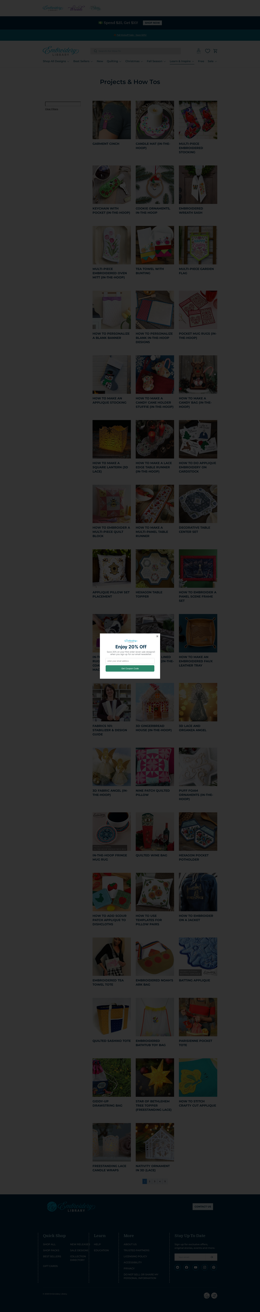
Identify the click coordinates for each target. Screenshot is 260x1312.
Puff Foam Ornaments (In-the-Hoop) (196, 795)
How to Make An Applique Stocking (109, 400)
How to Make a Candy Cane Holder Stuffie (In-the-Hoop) (154, 403)
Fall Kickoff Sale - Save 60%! (132, 35)
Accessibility (133, 1262)
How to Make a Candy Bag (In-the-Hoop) (195, 403)
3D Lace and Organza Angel (192, 728)
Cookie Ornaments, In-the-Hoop (153, 210)
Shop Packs (51, 1250)
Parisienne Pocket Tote (195, 1043)
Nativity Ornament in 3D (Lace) (153, 1168)
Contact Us (203, 1206)
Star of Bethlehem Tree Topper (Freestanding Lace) (154, 1105)
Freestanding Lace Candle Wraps (109, 1168)
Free (201, 61)
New (100, 61)
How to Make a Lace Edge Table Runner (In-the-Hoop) (154, 467)
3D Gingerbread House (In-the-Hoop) (154, 728)
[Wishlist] (207, 51)
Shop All (49, 1244)
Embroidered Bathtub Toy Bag (151, 1043)
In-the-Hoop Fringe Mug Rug (110, 857)
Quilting (112, 61)
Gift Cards (50, 1266)
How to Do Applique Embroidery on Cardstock (197, 467)
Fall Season (154, 61)
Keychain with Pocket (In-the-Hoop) (111, 210)
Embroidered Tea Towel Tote (108, 982)
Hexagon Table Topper (149, 594)
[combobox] (135, 51)
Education (101, 1250)
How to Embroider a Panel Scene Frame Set (197, 596)
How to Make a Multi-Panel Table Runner (152, 532)
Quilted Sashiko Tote (112, 1041)
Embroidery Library (58, 1294)
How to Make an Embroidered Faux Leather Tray (196, 661)
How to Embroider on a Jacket (196, 918)
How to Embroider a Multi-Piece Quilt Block (111, 532)
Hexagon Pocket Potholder (194, 857)
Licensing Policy (135, 1256)
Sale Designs (79, 1250)
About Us (130, 1244)
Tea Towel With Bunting (150, 271)
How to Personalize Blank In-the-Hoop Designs (154, 338)
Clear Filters (51, 109)
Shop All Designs (54, 61)
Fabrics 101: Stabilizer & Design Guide (110, 730)
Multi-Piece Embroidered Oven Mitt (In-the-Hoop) (110, 273)
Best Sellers (81, 61)
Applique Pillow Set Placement (111, 594)
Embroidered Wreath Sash (191, 210)
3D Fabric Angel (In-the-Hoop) (110, 793)
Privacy (129, 1268)
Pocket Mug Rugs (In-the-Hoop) (198, 336)
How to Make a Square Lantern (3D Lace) (110, 467)
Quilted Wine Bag (151, 855)
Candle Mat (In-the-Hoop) (153, 146)
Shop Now (152, 22)
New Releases (80, 1244)
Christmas (132, 61)
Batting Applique (194, 980)
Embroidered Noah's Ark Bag (154, 982)
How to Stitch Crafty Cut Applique (197, 1103)
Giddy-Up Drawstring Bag (107, 1103)
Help (97, 1244)
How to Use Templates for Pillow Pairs (149, 920)
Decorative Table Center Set (194, 530)
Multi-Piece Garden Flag (196, 271)
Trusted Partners (136, 1250)
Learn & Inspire (180, 61)
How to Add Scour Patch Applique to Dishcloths (110, 920)
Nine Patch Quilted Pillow (153, 793)
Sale (211, 61)
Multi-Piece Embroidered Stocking (191, 148)
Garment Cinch (106, 144)
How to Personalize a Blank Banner (111, 336)
